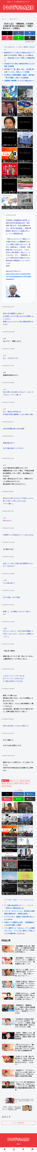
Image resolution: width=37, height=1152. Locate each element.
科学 (23, 783)
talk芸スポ (6, 780)
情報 (5, 783)
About (18, 1144)
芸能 (5, 786)
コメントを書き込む (18, 1122)
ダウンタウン (15, 780)
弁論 (28, 780)
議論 (10, 786)
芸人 (28, 783)
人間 (23, 780)
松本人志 (11, 783)
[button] (29, 38)
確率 (17, 783)
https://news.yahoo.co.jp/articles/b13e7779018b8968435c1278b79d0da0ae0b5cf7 (18, 276)
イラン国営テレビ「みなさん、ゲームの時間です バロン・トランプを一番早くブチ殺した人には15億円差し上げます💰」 (19, 930)
